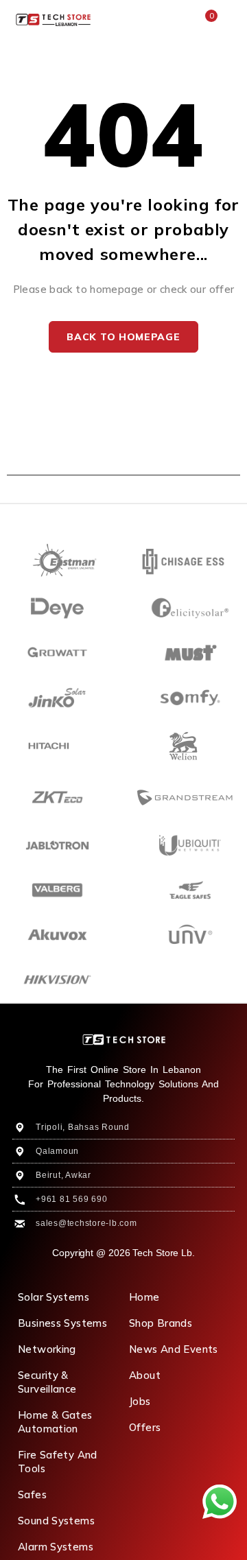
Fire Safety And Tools (57, 1461)
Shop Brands (160, 1322)
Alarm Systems (55, 1546)
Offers (145, 1427)
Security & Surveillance (47, 1382)
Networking (47, 1349)
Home (144, 1296)
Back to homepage (123, 337)
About (145, 1375)
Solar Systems (53, 1296)
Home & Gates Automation (55, 1421)
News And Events (173, 1349)
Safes (32, 1494)
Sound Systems (56, 1520)
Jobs (140, 1401)
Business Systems (62, 1322)
